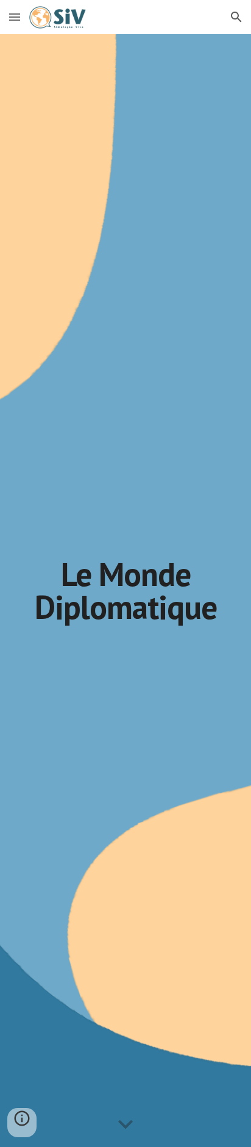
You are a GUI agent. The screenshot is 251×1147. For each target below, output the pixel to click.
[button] (14, 17)
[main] (125, 590)
